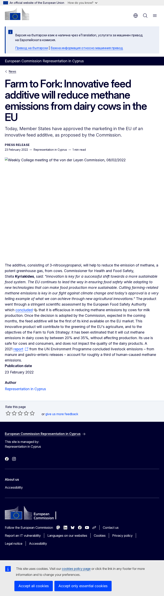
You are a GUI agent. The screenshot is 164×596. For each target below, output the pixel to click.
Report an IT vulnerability (23, 536)
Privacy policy (122, 536)
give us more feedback (61, 414)
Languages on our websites (67, 536)
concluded (24, 310)
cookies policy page (76, 569)
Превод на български (31, 48)
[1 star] (8, 413)
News (12, 71)
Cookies (100, 536)
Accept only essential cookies (83, 586)
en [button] (135, 15)
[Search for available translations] (36, 310)
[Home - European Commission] (17, 14)
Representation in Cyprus (25, 389)
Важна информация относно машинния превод (87, 48)
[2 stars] (11, 413)
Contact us (111, 528)
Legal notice (13, 544)
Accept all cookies (33, 586)
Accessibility (14, 487)
